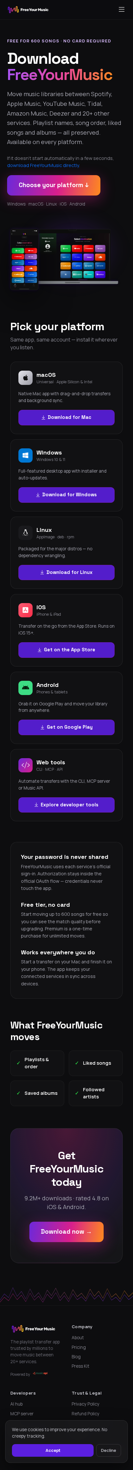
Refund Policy (85, 1414)
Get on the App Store (69, 650)
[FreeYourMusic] (28, 10)
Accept (53, 1450)
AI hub (16, 1404)
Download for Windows (69, 495)
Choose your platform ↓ (54, 185)
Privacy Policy (85, 1404)
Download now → (66, 1232)
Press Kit (80, 1366)
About (78, 1338)
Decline (108, 1450)
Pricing (79, 1347)
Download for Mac (69, 417)
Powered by (20, 1374)
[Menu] (122, 10)
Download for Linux (69, 572)
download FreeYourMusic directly (43, 165)
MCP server (22, 1414)
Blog (76, 1357)
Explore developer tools (69, 805)
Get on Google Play (70, 727)
